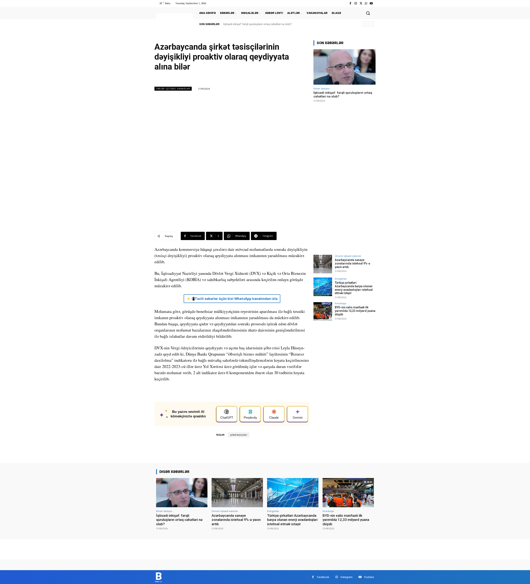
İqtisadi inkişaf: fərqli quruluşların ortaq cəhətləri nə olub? (257, 24)
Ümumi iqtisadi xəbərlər (173, 88)
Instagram (347, 577)
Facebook (323, 577)
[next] (371, 24)
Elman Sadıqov (321, 88)
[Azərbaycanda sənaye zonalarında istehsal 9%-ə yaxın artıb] (322, 264)
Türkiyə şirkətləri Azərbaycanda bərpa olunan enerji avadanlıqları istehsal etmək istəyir (354, 288)
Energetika (341, 279)
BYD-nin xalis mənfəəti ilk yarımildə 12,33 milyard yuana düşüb (355, 311)
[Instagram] (355, 3)
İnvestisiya (340, 303)
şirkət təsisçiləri (238, 435)
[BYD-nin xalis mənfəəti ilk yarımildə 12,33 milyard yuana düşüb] (322, 311)
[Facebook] (350, 3)
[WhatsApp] (366, 3)
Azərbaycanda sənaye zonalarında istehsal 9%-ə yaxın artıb (352, 263)
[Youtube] (371, 3)
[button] (368, 13)
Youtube (369, 577)
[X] (360, 3)
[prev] (364, 24)
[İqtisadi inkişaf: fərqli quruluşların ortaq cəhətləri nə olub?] (344, 67)
